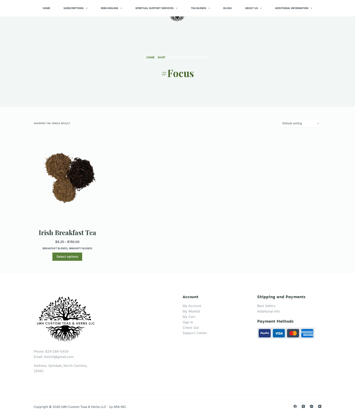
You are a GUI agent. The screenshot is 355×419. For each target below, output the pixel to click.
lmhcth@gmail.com (59, 357)
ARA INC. (120, 407)
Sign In (188, 322)
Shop (161, 57)
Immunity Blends (80, 248)
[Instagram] (311, 406)
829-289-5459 (56, 351)
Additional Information (291, 8)
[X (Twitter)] (303, 406)
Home (46, 8)
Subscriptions (73, 8)
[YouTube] (319, 406)
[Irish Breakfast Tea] (67, 177)
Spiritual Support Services (154, 8)
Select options (67, 257)
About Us (251, 8)
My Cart (189, 317)
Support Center (195, 333)
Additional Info (268, 311)
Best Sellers (266, 306)
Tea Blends (198, 8)
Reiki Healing (109, 8)
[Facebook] (295, 406)
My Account (192, 306)
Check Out (191, 328)
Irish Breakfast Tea (67, 232)
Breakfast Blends (55, 248)
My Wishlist (191, 311)
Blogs (227, 8)
